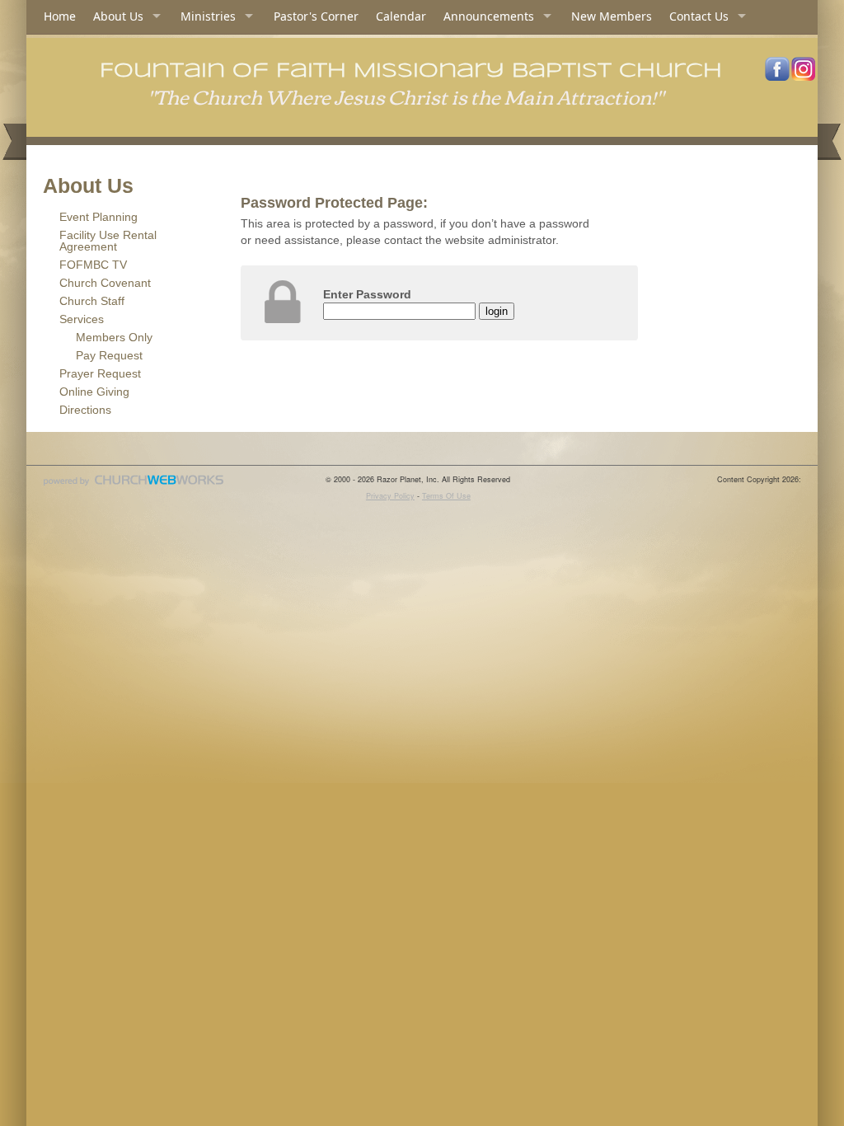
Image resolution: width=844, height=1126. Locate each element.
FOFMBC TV (93, 264)
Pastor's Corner (316, 16)
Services (81, 319)
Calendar (401, 16)
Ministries (208, 16)
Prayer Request (100, 373)
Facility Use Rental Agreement (108, 240)
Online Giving (94, 391)
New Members (611, 16)
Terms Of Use (446, 495)
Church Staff (91, 300)
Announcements (488, 16)
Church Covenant (105, 282)
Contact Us (699, 16)
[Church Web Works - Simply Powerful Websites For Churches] (133, 485)
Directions (85, 409)
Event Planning (98, 216)
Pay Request (109, 355)
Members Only (114, 337)
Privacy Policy (390, 495)
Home (60, 16)
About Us (118, 16)
